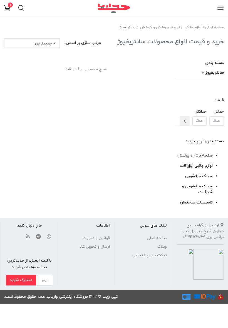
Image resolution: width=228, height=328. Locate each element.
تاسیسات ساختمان (196, 202)
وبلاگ (162, 246)
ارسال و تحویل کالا (95, 246)
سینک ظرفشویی (199, 176)
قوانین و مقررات (96, 238)
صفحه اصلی (214, 27)
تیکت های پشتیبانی (149, 255)
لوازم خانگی (193, 27)
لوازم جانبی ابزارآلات (196, 165)
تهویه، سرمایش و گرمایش (160, 27)
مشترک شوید (21, 280)
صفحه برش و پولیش (195, 155)
